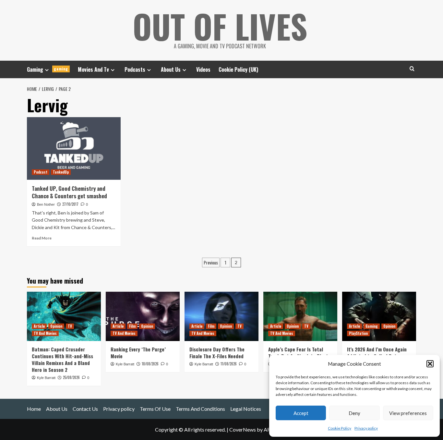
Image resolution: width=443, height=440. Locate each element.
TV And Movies (45, 333)
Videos (203, 69)
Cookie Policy (339, 428)
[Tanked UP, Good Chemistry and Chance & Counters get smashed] (74, 148)
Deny (354, 413)
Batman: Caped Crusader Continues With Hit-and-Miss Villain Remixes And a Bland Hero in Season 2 (62, 359)
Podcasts (135, 69)
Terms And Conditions (200, 409)
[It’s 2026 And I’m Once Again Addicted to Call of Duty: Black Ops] (379, 316)
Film (132, 326)
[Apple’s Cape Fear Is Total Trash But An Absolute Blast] (300, 316)
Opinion (56, 326)
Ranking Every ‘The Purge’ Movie (138, 353)
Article (39, 326)
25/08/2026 (71, 377)
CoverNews (242, 429)
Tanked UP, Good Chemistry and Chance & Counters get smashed (69, 192)
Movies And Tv (93, 69)
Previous (211, 262)
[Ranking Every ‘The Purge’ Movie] (143, 316)
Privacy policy (366, 428)
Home (34, 409)
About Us (171, 69)
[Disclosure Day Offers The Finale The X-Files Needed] (221, 316)
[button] (430, 364)
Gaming (47, 69)
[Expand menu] (47, 70)
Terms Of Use (155, 409)
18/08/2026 (150, 363)
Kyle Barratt (46, 378)
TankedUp (61, 172)
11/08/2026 (229, 363)
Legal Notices (245, 409)
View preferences (408, 413)
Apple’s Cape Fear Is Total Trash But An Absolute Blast (298, 353)
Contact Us (85, 409)
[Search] (412, 68)
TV (70, 326)
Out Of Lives (220, 26)
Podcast (40, 172)
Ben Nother (46, 204)
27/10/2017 (70, 204)
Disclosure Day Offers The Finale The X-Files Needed (217, 353)
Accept (300, 413)
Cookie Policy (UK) (238, 69)
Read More (42, 238)
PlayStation (358, 333)
